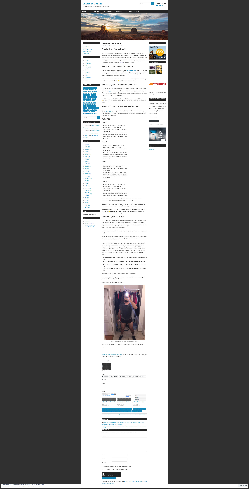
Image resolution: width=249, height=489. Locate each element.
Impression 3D (118, 11)
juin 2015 (87, 199)
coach (94, 93)
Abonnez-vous (154, 121)
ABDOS (89, 87)
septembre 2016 (88, 178)
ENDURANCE (113, 409)
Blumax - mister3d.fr (87, 51)
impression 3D (92, 100)
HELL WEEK (85, 98)
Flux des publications (89, 223)
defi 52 (84, 95)
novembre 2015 (88, 190)
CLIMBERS (90, 93)
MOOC (86, 75)
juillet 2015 (87, 197)
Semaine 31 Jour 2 (105, 410)
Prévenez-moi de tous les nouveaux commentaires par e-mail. (117, 466)
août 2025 (87, 151)
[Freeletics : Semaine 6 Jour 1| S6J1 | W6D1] (109, 397)
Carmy (86, 134)
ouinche (92, 107)
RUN (96, 109)
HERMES (93, 98)
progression (86, 109)
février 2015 (87, 205)
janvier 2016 (87, 187)
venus (95, 113)
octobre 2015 (87, 192)
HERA (90, 98)
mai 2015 (87, 200)
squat (88, 111)
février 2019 (87, 163)
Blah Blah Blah (88, 63)
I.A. (89, 11)
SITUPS (84, 111)
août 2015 (87, 195)
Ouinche (114, 45)
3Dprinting (87, 60)
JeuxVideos (87, 72)
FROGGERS (95, 96)
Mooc (88, 106)
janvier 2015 (87, 207)
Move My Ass (88, 77)
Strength (85, 113)
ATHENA (109, 92)
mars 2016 (87, 183)
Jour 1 (94, 102)
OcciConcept (86, 46)
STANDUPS (134, 410)
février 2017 (87, 170)
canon (89, 91)
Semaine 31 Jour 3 (113, 410)
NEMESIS (130, 409)
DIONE (88, 95)
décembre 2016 (88, 173)
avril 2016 (87, 182)
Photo (103, 11)
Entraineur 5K (88, 67)
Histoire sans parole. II (107, 414)
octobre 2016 (87, 176)
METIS (84, 106)
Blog (86, 65)
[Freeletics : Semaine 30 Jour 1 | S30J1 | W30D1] (124, 397)
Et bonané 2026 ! (94, 134)
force (84, 96)
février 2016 (87, 185)
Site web (104, 462)
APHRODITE (94, 87)
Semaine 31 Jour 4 (122, 410)
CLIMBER (85, 93)
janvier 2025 (87, 153)
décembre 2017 (88, 166)
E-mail (103, 458)
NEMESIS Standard (131, 70)
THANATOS (139, 410)
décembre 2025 (88, 149)
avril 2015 (87, 202)
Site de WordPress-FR (89, 226)
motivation (124, 409)
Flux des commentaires (90, 225)
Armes (86, 62)
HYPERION (85, 100)
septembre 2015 (88, 193)
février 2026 (87, 146)
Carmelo (85, 48)
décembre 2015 (88, 188)
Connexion (87, 221)
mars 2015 (87, 204)
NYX (89, 107)
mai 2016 (87, 180)
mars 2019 (87, 161)
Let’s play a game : (95, 128)
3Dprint (85, 87)
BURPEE (93, 89)
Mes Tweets (151, 149)
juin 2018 (87, 165)
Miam (86, 74)
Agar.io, (121, 62)
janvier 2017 (87, 171)
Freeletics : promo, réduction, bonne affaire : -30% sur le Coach (133, 414)
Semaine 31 (135, 409)
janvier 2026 (87, 147)
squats (92, 111)
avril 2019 (87, 159)
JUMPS (88, 104)
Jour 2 (84, 104)
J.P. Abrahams (86, 53)
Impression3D (86, 102)
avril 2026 (87, 144)
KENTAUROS (93, 104)
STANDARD (129, 410)
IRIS (91, 102)
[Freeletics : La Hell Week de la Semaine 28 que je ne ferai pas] (140, 397)
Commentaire (105, 436)
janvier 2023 (87, 158)
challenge (94, 91)
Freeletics (110, 11)
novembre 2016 (88, 175)
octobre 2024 (88, 154)
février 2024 (87, 156)
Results (86, 80)
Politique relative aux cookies (35, 486)
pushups (92, 109)
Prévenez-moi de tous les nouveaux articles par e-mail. (115, 469)
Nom (103, 455)
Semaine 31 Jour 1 (141, 409)
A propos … (137, 11)
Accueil (84, 11)
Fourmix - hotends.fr (87, 49)
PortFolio (96, 11)
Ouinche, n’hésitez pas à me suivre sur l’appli (112, 354)
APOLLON (85, 89)
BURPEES (108, 409)
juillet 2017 (87, 168)
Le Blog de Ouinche (92, 3)
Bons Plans (129, 11)
